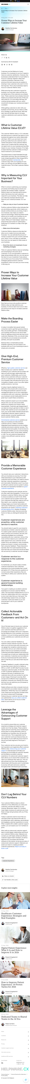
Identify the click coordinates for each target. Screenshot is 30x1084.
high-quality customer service (16, 368)
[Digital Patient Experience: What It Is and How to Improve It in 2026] (15, 944)
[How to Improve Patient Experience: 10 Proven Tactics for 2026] (15, 978)
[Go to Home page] (8, 4)
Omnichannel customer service (10, 420)
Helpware (12, 1078)
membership (16, 160)
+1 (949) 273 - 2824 (20, 1063)
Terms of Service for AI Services (18, 1074)
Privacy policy (4, 1075)
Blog (6, 8)
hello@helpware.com (20, 1062)
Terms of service (5, 1074)
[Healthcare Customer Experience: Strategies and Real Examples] (15, 909)
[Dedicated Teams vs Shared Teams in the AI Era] (15, 1011)
